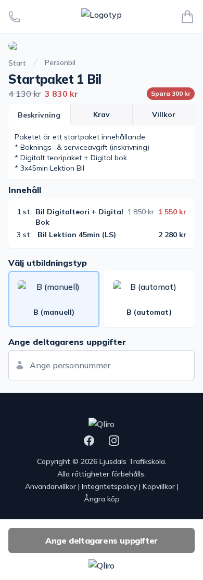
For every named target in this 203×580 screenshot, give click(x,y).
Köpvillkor (159, 486)
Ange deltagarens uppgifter (101, 540)
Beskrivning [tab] (39, 115)
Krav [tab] (101, 114)
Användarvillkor (50, 486)
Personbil (60, 62)
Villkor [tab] (163, 114)
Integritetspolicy (109, 486)
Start (17, 63)
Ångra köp (102, 499)
